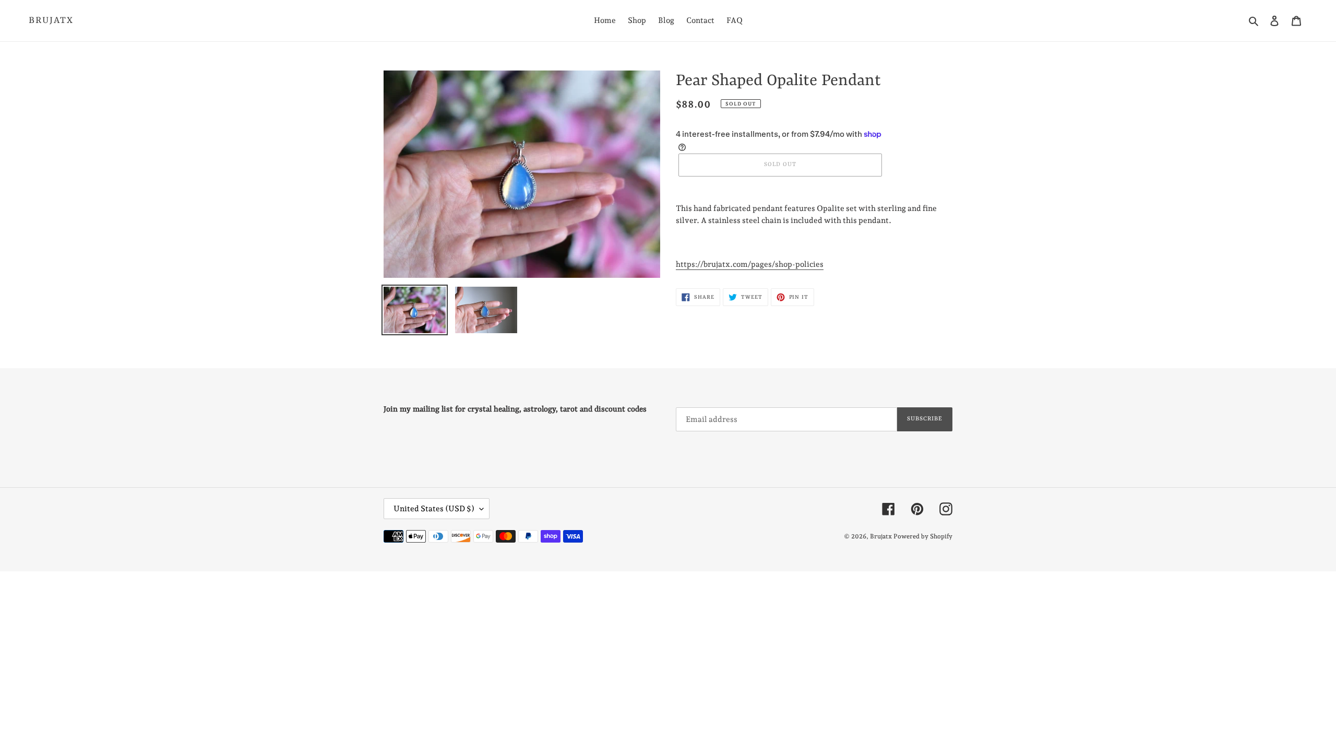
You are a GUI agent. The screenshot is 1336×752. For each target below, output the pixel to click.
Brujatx (51, 20)
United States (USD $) (433, 508)
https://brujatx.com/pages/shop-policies (750, 264)
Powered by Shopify (922, 536)
